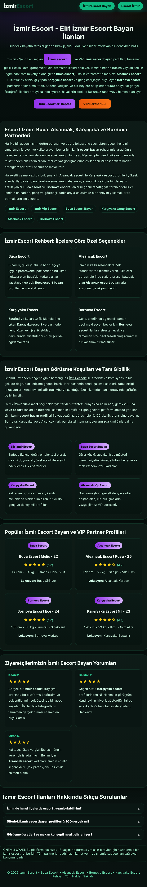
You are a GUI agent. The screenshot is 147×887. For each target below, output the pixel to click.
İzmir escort (57, 59)
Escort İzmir (130, 6)
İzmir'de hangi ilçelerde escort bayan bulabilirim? (44, 808)
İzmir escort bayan (85, 149)
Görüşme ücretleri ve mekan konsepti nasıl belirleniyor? (49, 834)
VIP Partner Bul (94, 104)
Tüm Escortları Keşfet (54, 104)
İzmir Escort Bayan (97, 6)
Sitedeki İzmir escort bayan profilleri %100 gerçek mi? (48, 821)
